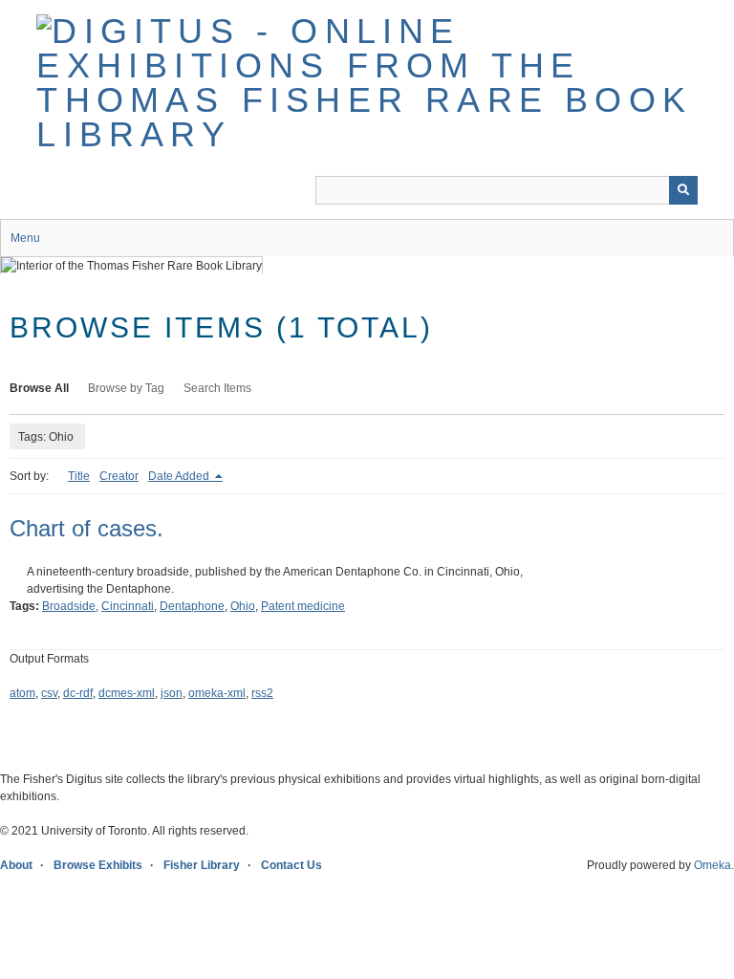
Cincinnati (127, 606)
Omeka (712, 865)
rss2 (262, 693)
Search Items (217, 388)
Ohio (242, 606)
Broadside (69, 606)
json (172, 693)
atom (22, 693)
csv (49, 693)
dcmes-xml (126, 693)
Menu (25, 238)
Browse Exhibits (98, 865)
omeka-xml (217, 693)
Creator (119, 476)
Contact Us (291, 865)
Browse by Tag (126, 388)
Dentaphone (192, 606)
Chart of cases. (86, 528)
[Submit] (683, 190)
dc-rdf (78, 693)
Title (79, 476)
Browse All (39, 388)
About (16, 865)
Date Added (180, 476)
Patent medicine (303, 606)
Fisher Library (201, 865)
